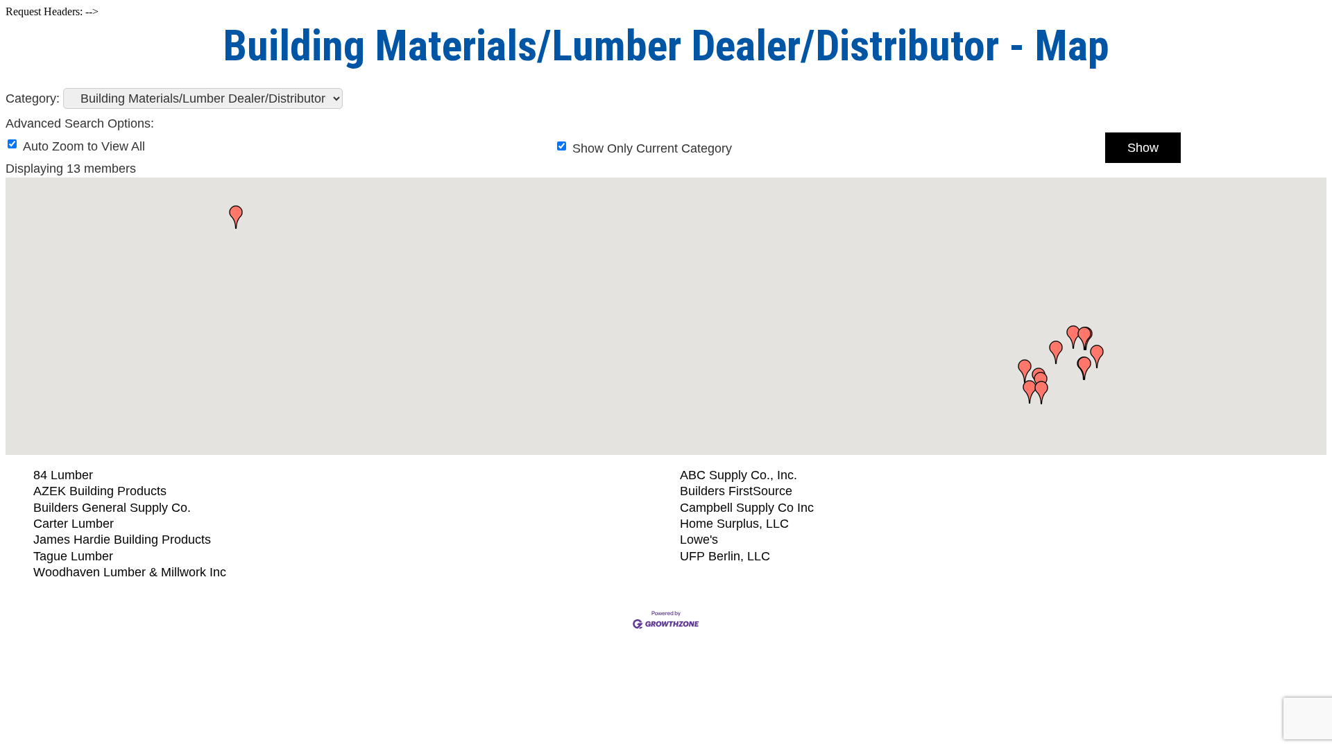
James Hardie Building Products (122, 539)
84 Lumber (63, 475)
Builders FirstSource (736, 491)
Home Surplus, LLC (734, 524)
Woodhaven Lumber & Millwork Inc (129, 572)
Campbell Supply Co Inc (747, 508)
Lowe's (699, 539)
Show (1143, 148)
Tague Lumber (73, 556)
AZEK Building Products (99, 491)
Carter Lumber (73, 524)
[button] (1029, 392)
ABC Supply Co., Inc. (738, 475)
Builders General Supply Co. (112, 508)
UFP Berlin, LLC (725, 556)
